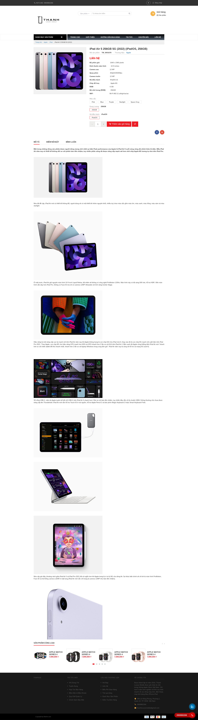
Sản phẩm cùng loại (44, 643)
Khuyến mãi (144, 37)
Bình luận (71, 142)
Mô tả (37, 142)
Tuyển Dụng (73, 686)
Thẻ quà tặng (107, 693)
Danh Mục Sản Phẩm (110, 696)
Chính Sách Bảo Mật (76, 700)
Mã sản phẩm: (95, 53)
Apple (45, 42)
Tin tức (129, 37)
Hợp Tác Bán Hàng (76, 689)
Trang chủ (75, 37)
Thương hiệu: (120, 53)
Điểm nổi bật (52, 142)
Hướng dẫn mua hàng (110, 37)
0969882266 (44, 3)
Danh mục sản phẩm (44, 37)
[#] (40, 653)
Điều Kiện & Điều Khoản (77, 693)
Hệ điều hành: (95, 114)
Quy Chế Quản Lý (75, 696)
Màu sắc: (93, 99)
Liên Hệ (105, 686)
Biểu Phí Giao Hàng (109, 689)
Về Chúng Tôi (74, 683)
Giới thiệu (90, 37)
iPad (51, 42)
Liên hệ (158, 37)
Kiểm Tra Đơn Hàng (109, 700)
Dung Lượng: (95, 106)
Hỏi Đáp (105, 683)
